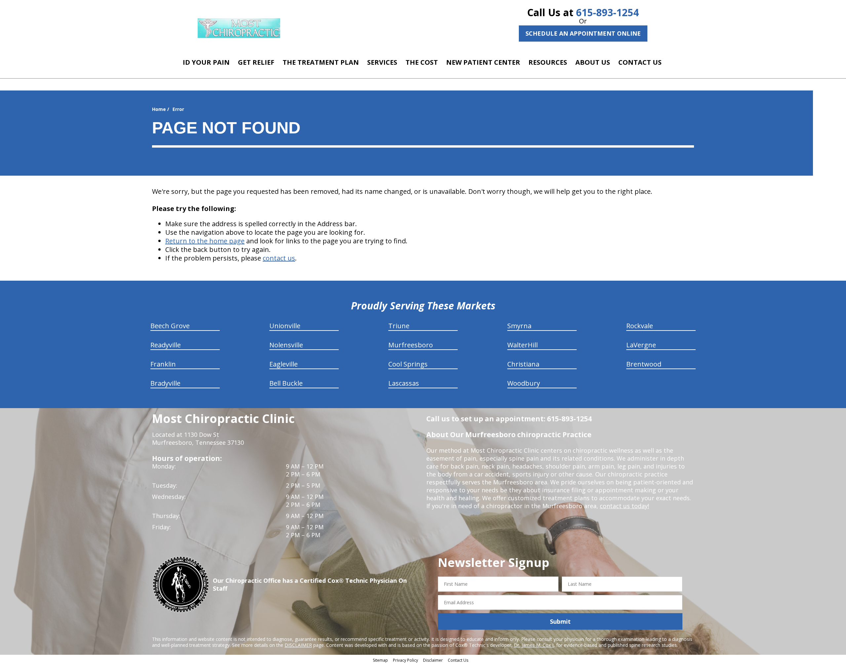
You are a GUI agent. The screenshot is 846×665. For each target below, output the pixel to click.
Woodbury (523, 383)
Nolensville (286, 344)
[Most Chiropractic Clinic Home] (239, 28)
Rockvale (639, 325)
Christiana (523, 364)
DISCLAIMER (298, 645)
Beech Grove (170, 325)
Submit (560, 621)
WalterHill (522, 344)
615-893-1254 (607, 12)
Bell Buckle (286, 383)
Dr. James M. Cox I (534, 645)
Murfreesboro (410, 344)
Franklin (163, 364)
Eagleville (283, 364)
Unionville (284, 325)
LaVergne (641, 344)
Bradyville (165, 383)
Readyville (165, 344)
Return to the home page (205, 240)
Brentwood (643, 364)
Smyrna (519, 325)
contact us (279, 258)
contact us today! (624, 506)
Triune (398, 325)
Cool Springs (408, 364)
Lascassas (403, 383)
